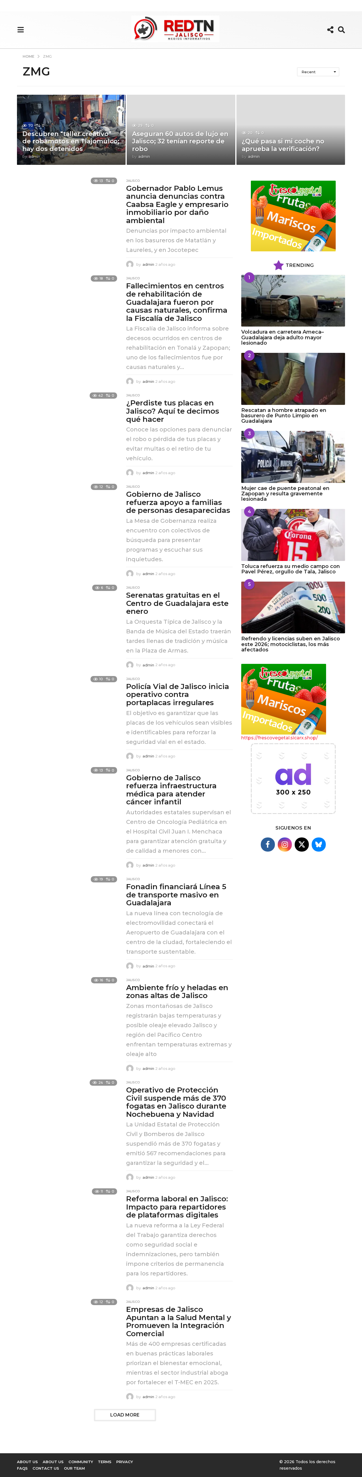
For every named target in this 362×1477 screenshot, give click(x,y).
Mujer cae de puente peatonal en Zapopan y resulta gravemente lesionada (285, 493)
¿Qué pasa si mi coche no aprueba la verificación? (283, 144)
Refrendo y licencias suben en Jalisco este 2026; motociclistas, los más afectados (290, 644)
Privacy (124, 1461)
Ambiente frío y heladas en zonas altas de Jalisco (177, 991)
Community (80, 1461)
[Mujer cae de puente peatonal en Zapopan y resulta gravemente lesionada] (293, 457)
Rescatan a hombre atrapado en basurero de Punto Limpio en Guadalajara (283, 415)
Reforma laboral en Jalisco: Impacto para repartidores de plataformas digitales (177, 1206)
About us (27, 1461)
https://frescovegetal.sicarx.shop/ (279, 737)
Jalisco (133, 180)
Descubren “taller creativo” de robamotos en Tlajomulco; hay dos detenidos (70, 141)
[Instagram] (285, 844)
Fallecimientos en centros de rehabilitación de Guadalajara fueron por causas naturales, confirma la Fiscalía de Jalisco (176, 302)
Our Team (74, 1468)
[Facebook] (268, 844)
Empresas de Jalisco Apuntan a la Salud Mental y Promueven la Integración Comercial (178, 1321)
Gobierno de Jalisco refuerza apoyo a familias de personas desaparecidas (178, 502)
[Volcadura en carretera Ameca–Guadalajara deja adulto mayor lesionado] (293, 301)
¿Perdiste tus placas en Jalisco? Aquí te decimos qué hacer (172, 411)
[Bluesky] (319, 844)
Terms (104, 1461)
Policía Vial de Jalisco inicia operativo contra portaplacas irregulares (177, 694)
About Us (53, 1461)
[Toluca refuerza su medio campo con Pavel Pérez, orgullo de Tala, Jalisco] (293, 535)
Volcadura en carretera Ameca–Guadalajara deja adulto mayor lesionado (282, 337)
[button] (20, 29)
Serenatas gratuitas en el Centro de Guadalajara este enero (177, 603)
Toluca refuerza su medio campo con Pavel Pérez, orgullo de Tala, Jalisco (290, 569)
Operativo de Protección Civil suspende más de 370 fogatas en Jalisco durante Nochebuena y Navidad (176, 1102)
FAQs (22, 1468)
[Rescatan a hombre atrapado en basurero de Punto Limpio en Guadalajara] (293, 379)
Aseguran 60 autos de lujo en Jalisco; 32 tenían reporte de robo (180, 141)
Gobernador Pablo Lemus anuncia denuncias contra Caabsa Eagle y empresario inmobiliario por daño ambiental (177, 204)
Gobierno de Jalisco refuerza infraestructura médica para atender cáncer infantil (171, 790)
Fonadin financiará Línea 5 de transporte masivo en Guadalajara (176, 894)
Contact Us (46, 1468)
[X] (302, 844)
